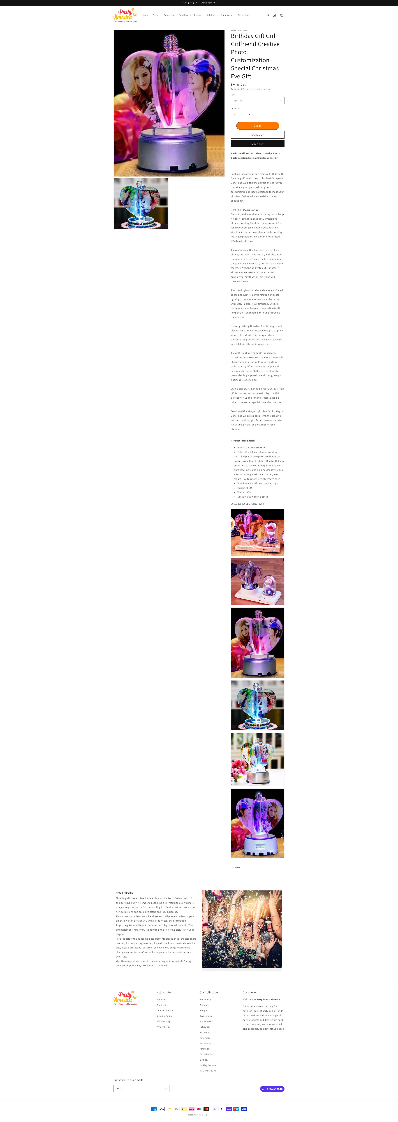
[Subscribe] (165, 1088)
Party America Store (202, 1115)
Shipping (247, 89)
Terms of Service (165, 1010)
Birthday (204, 1059)
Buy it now (258, 143)
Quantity (235, 108)
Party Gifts (205, 1037)
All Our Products (208, 1070)
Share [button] (237, 867)
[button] (156, 15)
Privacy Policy (163, 1027)
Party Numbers (207, 1054)
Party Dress (205, 1032)
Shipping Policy (164, 1016)
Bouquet (204, 1010)
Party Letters (206, 1043)
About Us (161, 999)
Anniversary (205, 999)
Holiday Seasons (208, 1065)
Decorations (206, 1016)
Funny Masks (206, 1021)
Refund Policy (163, 1021)
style (233, 94)
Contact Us (162, 1005)
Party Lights (205, 1048)
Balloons (204, 1005)
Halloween (205, 1027)
